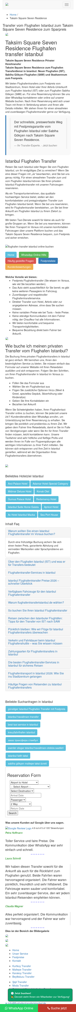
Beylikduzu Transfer (23, 976)
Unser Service (20, 953)
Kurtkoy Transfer (21, 966)
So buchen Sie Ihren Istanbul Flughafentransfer (37, 610)
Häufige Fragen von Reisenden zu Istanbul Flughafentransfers (35, 685)
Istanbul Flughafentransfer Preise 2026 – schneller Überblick (33, 582)
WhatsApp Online (20, 1008)
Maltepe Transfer (21, 969)
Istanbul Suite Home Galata (23, 507)
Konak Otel (43, 491)
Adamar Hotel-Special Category (50, 483)
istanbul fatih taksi (18, 755)
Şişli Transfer (19, 982)
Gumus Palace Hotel (19, 499)
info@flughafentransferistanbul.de (26, 1003)
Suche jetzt (58, 1008)
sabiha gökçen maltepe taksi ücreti (27, 763)
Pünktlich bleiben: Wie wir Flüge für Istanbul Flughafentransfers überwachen (35, 630)
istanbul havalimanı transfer (23, 716)
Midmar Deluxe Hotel (19, 491)
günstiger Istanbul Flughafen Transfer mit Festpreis (36, 709)
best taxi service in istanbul (23, 724)
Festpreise (18, 957)
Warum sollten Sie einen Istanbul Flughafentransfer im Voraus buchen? (31, 532)
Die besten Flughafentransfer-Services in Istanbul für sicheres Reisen (33, 663)
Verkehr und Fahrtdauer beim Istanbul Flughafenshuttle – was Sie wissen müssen (35, 642)
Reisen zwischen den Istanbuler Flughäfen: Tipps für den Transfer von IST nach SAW (35, 619)
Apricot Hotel (51, 507)
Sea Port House (49, 514)
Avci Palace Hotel (17, 483)
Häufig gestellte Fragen (21, 261)
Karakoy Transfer (22, 973)
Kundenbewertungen (19, 267)
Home (13, 14)
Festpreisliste (48, 261)
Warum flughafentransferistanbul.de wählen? (36, 602)
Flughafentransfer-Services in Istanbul (31, 572)
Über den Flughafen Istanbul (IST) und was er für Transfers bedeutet (36, 563)
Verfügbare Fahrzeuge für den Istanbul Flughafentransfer (32, 593)
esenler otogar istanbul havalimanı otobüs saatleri (35, 748)
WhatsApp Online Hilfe (33, 255)
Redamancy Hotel (46, 499)
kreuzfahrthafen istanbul (21, 732)
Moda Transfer (20, 985)
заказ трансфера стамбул (23, 740)
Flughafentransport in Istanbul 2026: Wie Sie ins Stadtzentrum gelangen (36, 674)
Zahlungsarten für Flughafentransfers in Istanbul (32, 652)
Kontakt (16, 960)
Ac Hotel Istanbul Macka (21, 514)
